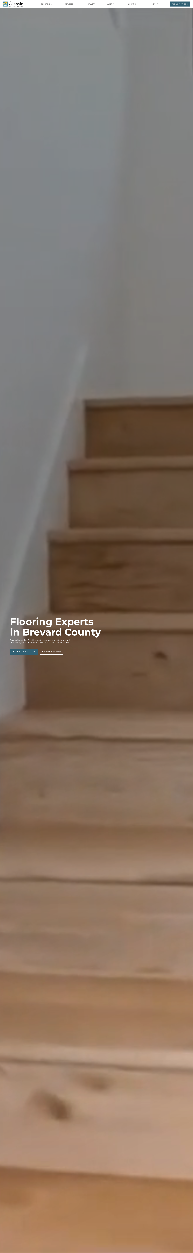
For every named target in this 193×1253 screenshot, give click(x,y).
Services (69, 4)
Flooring (45, 4)
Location (132, 4)
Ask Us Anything (180, 4)
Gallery (91, 4)
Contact (153, 4)
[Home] (13, 4)
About (110, 4)
